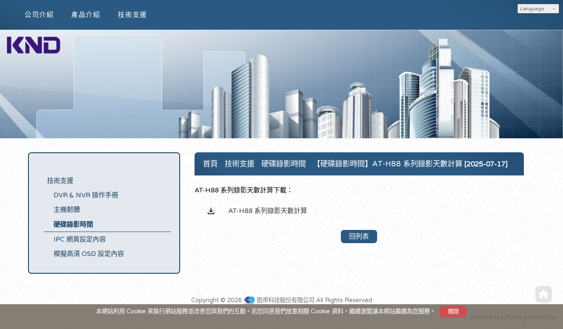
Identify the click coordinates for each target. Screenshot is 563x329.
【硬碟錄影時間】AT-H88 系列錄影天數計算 (387, 163)
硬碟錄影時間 (73, 224)
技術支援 (60, 181)
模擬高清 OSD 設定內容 (89, 254)
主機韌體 (67, 210)
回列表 (359, 236)
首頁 (210, 163)
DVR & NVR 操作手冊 (86, 195)
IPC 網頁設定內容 (80, 239)
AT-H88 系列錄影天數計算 (267, 211)
